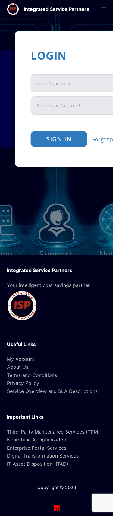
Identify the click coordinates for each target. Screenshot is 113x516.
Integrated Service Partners (56, 9)
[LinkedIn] (57, 508)
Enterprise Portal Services (36, 448)
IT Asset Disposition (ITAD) (37, 464)
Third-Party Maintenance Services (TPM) (53, 432)
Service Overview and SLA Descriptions (52, 391)
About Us (17, 367)
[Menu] (103, 9)
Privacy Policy (23, 383)
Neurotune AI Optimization (37, 440)
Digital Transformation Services (43, 456)
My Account (20, 359)
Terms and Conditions (32, 375)
